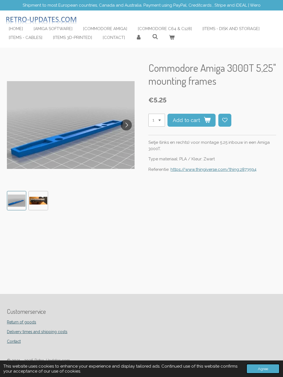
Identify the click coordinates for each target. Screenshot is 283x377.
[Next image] (126, 125)
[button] (16, 200)
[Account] (138, 37)
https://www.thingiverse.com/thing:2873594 (213, 169)
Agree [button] (263, 369)
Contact (14, 341)
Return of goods (21, 322)
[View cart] (172, 37)
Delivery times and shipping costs (37, 332)
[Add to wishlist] (224, 120)
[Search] (155, 37)
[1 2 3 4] (156, 120)
